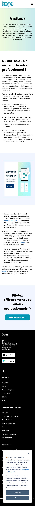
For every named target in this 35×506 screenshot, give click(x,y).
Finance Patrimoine (8, 423)
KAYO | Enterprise (8, 390)
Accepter (17, 492)
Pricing (4, 400)
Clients (4, 397)
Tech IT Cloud (6, 420)
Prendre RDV (6, 350)
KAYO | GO (5, 386)
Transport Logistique (9, 434)
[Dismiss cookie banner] (28, 454)
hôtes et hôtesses (10, 220)
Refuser (17, 498)
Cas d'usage (6, 393)
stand (4, 271)
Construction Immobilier (10, 416)
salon (23, 242)
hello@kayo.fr (6, 348)
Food (3, 427)
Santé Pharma (7, 438)
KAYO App (5, 383)
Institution (5, 431)
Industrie (5, 413)
